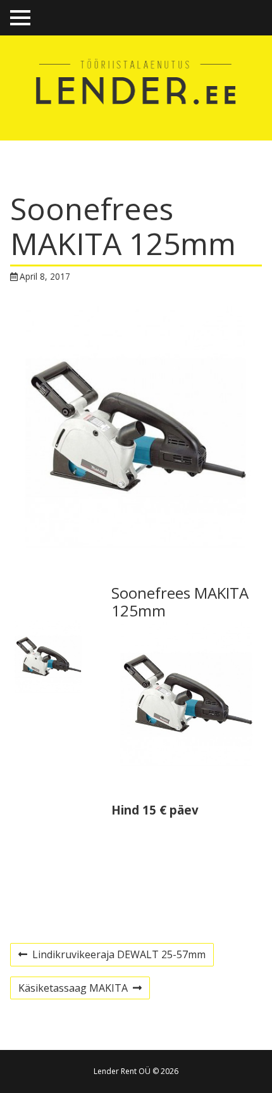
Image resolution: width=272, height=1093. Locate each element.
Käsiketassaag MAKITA (73, 990)
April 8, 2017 (45, 276)
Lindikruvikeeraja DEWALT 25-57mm (112, 956)
